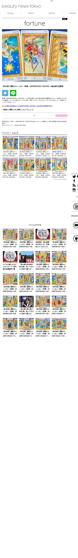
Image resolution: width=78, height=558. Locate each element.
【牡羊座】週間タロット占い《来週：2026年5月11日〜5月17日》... (26, 154)
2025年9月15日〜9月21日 (23, 121)
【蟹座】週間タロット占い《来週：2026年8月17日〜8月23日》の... (59, 154)
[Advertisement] (34, 200)
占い (47, 121)
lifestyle (33, 121)
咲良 (50, 121)
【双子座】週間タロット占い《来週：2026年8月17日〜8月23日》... (10, 154)
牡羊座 (58, 121)
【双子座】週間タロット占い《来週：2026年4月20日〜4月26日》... (59, 175)
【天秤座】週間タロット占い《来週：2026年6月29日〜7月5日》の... (43, 154)
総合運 (63, 121)
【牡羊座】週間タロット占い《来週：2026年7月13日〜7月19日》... (26, 175)
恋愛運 (54, 121)
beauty (10, 13)
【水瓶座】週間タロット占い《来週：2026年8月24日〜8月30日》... (42, 175)
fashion (31, 13)
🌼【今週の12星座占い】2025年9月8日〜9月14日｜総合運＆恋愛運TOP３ (27, 106)
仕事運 (44, 121)
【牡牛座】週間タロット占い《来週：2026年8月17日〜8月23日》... (10, 175)
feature (52, 13)
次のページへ (61, 115)
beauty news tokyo (20, 125)
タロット (39, 121)
